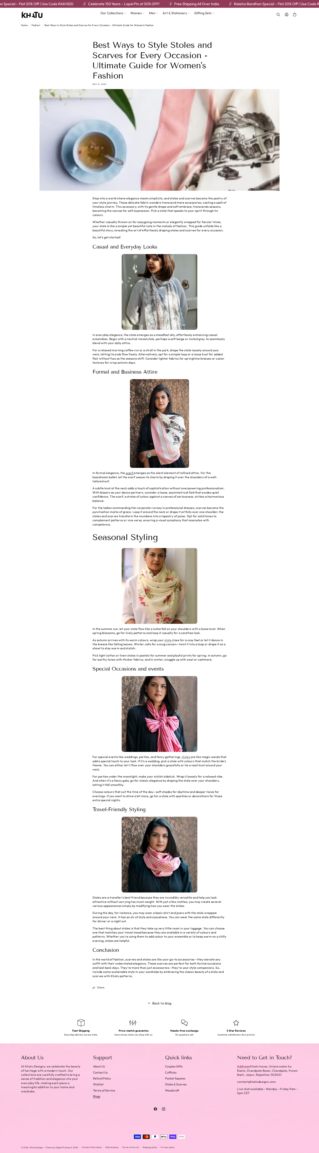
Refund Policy (102, 1078)
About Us (99, 1066)
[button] (113, 13)
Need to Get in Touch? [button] (264, 1058)
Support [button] (102, 1058)
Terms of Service (104, 1090)
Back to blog (161, 1003)
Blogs (96, 1096)
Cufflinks (170, 1072)
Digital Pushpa (63, 1147)
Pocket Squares (175, 1078)
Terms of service (130, 1147)
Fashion (36, 25)
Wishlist (98, 1084)
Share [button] (101, 987)
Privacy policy (168, 1147)
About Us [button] (32, 1058)
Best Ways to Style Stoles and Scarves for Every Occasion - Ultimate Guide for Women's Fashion (99, 25)
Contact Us (100, 1072)
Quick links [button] (178, 1058)
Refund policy (112, 1147)
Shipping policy (150, 1147)
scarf (129, 473)
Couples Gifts (174, 1066)
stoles (186, 757)
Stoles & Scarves (176, 1084)
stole (167, 640)
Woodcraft (172, 1090)
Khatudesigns (36, 1147)
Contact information (92, 1147)
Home (24, 25)
